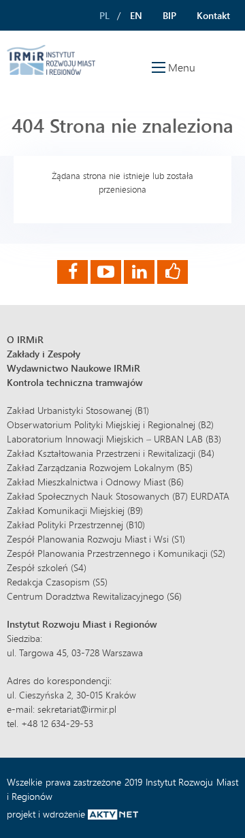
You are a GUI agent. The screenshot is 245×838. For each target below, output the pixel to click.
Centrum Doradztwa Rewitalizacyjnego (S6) (94, 596)
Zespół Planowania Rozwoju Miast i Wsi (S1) (96, 539)
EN (136, 15)
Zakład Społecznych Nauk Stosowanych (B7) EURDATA (118, 496)
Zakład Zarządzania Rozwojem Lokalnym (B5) (100, 467)
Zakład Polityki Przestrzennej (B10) (76, 524)
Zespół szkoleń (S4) (46, 567)
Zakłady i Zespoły (43, 354)
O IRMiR (25, 339)
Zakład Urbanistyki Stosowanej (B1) (78, 410)
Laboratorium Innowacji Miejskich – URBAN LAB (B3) (114, 439)
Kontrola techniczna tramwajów (75, 382)
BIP (169, 15)
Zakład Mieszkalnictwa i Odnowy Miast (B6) (95, 481)
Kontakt (213, 15)
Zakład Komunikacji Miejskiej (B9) (75, 510)
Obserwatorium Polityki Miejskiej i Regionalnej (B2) (110, 424)
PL (104, 15)
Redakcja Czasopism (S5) (57, 582)
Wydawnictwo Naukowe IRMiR (73, 368)
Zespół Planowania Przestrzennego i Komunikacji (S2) (116, 553)
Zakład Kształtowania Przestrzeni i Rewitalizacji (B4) (110, 453)
